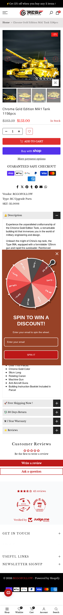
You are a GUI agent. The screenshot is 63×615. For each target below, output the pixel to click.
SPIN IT (31, 354)
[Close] (57, 254)
